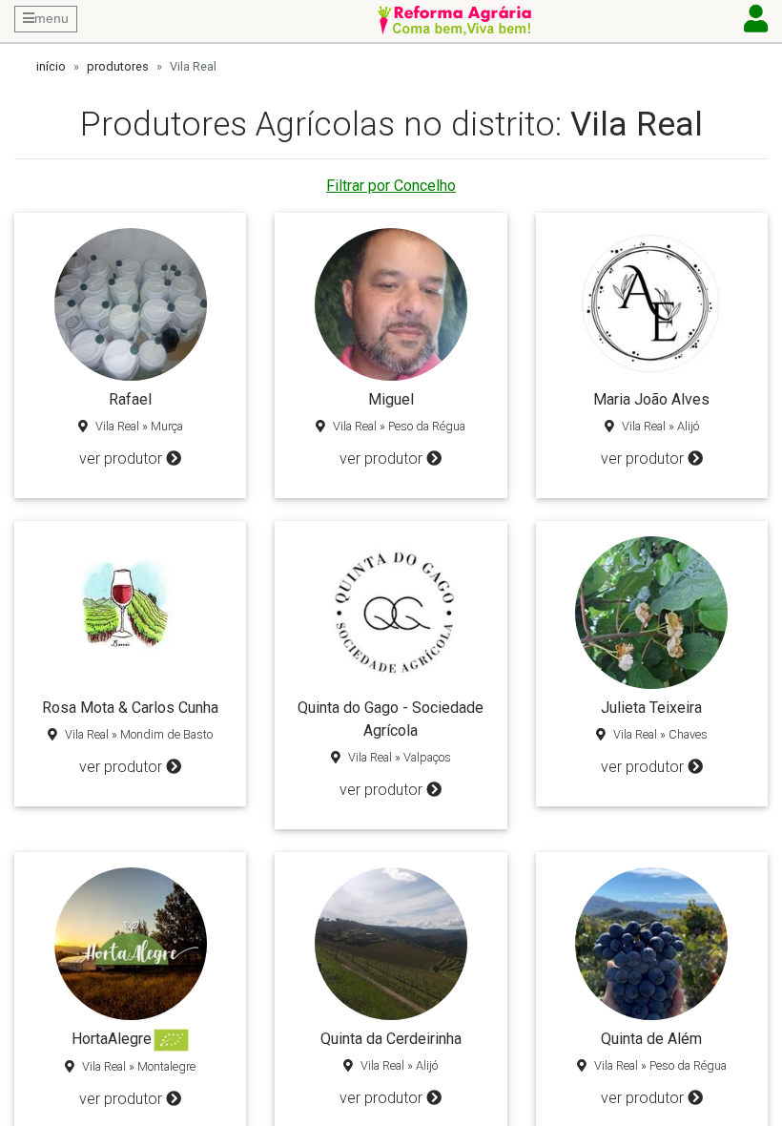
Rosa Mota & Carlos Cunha (130, 708)
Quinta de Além (651, 1039)
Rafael (130, 399)
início (51, 66)
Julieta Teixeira (651, 708)
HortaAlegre (112, 1039)
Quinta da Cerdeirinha (391, 1039)
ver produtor (120, 458)
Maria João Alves (651, 399)
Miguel (391, 399)
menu (51, 18)
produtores (118, 66)
